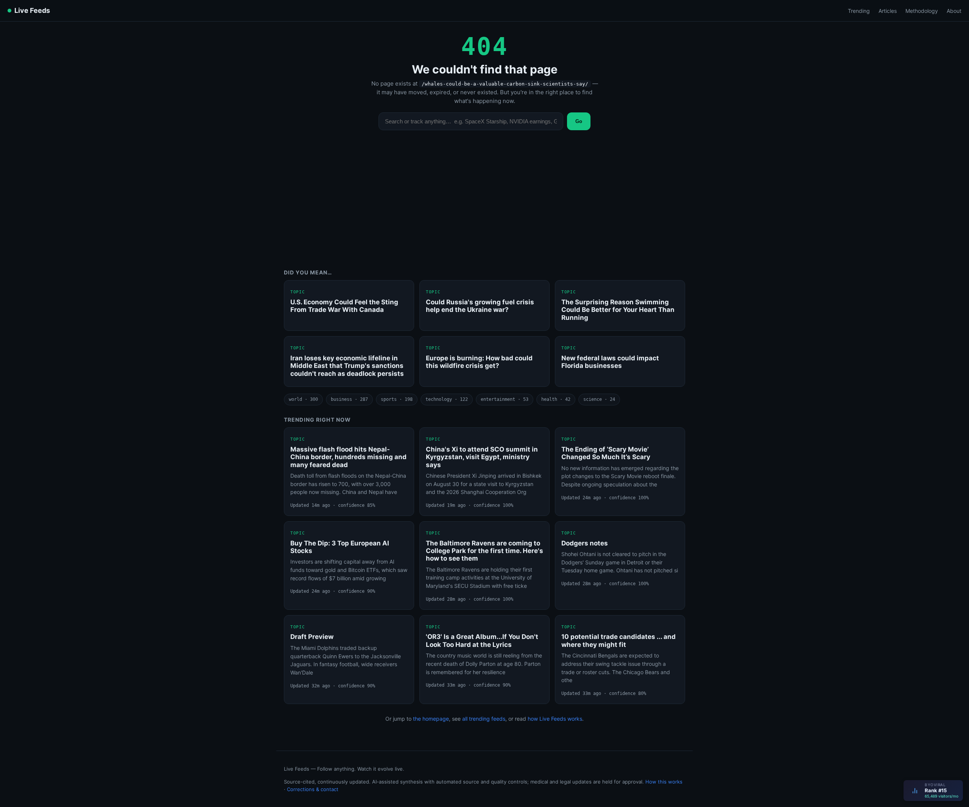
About (954, 11)
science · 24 (599, 399)
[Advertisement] (484, 205)
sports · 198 (397, 399)
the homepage (431, 718)
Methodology (921, 11)
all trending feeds (483, 718)
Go (578, 121)
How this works (663, 782)
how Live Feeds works (555, 718)
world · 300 (303, 399)
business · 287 (349, 399)
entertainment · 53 (504, 399)
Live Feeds (32, 10)
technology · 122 (446, 399)
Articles (888, 11)
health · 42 (555, 399)
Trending (859, 11)
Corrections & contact (312, 789)
